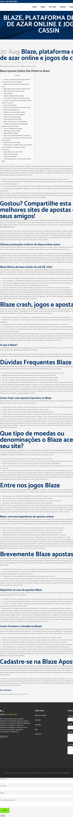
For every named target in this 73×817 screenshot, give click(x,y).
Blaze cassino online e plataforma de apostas (17, 135)
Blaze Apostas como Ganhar (12, 131)
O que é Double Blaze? (10, 156)
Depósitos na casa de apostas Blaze (14, 112)
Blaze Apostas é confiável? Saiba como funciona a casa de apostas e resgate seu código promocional (17, 147)
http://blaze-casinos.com (7, 227)
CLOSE (3, 815)
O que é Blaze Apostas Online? (13, 119)
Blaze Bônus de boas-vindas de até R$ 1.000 (17, 89)
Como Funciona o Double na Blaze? (14, 114)
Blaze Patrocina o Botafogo (12, 142)
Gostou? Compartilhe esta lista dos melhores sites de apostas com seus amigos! (16, 80)
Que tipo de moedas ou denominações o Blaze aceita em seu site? (16, 101)
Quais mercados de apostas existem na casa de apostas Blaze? (17, 139)
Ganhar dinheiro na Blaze (11, 133)
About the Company (40, 715)
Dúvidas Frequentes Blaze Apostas (14, 96)
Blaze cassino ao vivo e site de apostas (15, 121)
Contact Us (38, 734)
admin (26, 62)
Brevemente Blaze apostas (11, 110)
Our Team (38, 720)
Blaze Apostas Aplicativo (11, 154)
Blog (36, 729)
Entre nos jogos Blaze (10, 105)
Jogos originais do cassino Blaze (13, 152)
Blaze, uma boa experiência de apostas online (17, 107)
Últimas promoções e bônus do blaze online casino (15, 85)
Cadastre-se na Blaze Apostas (12, 117)
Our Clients (38, 725)
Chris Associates (20, 773)
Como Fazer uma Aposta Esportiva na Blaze (16, 98)
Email (70, 724)
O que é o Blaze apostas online (13, 128)
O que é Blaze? (8, 93)
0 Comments (34, 62)
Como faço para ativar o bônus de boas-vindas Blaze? (16, 160)
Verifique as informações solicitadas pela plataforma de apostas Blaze (15, 125)
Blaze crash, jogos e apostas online (14, 91)
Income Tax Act (17, 62)
